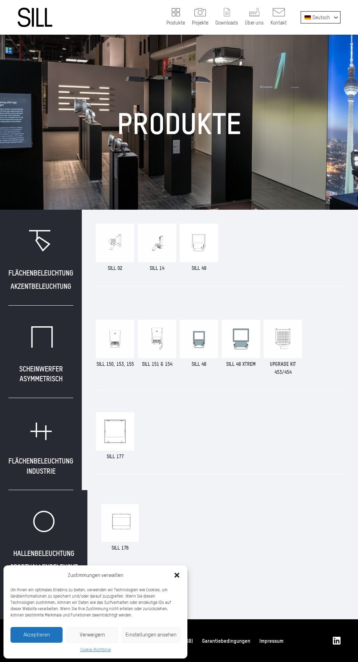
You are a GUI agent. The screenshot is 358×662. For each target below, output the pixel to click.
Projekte (200, 23)
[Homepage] (34, 17)
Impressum (271, 640)
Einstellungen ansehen (151, 634)
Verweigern (92, 634)
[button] (176, 575)
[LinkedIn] (337, 640)
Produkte (175, 23)
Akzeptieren (36, 634)
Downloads (226, 23)
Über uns (254, 23)
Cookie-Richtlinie (95, 649)
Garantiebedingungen (226, 640)
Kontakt (279, 23)
